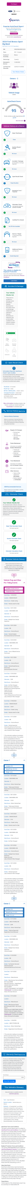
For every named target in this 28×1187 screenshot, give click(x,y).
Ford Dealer (10, 406)
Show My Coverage (9, 1081)
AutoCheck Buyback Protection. (9, 1149)
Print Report (14, 4)
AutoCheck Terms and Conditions (9, 1130)
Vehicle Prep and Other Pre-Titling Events (12, 581)
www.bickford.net (17, 37)
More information (9, 403)
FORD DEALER (7, 990)
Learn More (14, 280)
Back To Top (22, 289)
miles (22, 1077)
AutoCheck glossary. (14, 1093)
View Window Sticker (18, 72)
